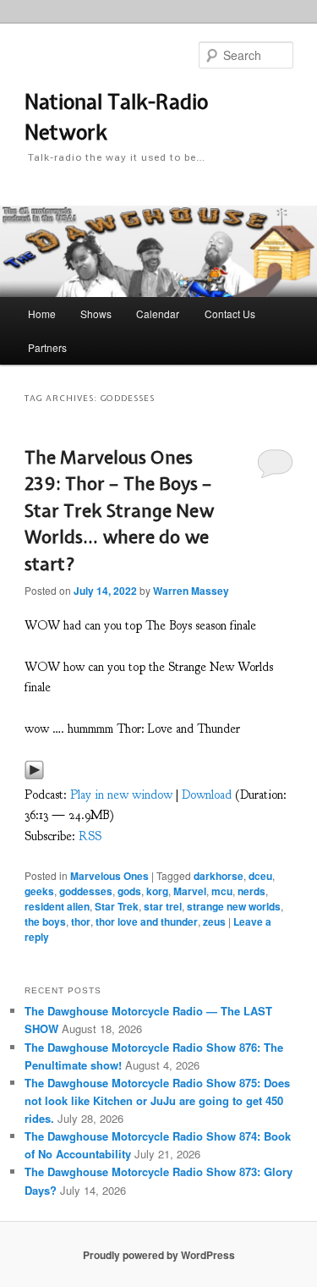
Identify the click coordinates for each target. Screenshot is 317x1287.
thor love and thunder (147, 921)
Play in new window (121, 795)
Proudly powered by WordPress (159, 1254)
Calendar (157, 313)
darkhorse (218, 875)
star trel (163, 906)
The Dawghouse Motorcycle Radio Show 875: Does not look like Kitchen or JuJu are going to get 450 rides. (157, 1100)
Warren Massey (191, 590)
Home (42, 313)
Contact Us (230, 313)
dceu (260, 875)
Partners (47, 347)
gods (129, 891)
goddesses (85, 891)
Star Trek (117, 906)
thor (80, 921)
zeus (214, 921)
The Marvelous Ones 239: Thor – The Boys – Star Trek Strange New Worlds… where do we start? (119, 510)
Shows (96, 313)
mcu (221, 891)
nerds (251, 891)
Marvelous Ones (109, 875)
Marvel (189, 891)
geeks (39, 891)
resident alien (57, 906)
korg (157, 891)
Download (207, 795)
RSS (90, 836)
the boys (45, 921)
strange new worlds (234, 906)
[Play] (34, 775)
